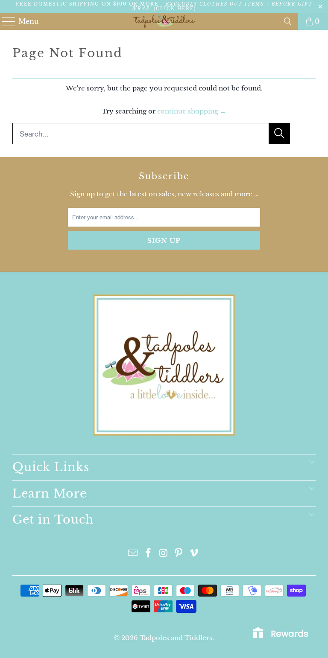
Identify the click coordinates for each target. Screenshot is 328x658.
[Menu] (5, 21)
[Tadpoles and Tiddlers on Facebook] (148, 554)
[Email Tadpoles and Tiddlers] (133, 554)
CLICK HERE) (176, 9)
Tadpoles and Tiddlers (176, 638)
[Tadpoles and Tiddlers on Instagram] (163, 554)
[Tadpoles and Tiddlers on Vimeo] (194, 554)
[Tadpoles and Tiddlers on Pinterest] (179, 554)
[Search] (288, 21)
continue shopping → (191, 111)
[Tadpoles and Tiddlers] (164, 21)
